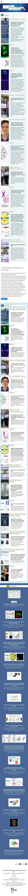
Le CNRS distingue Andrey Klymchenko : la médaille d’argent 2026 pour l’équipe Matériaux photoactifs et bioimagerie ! (17, 488)
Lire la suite (4, 298)
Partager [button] (17, 864)
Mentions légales (14, 882)
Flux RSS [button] (23, 864)
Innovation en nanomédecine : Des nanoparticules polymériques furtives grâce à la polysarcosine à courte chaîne (18, 148)
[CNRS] (24, 9)
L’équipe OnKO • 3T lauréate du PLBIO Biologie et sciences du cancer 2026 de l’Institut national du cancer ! (17, 24)
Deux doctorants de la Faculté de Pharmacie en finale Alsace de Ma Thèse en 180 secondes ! (18, 538)
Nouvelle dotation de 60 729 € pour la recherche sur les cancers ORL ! (18, 99)
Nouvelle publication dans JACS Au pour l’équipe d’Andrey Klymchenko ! (14, 622)
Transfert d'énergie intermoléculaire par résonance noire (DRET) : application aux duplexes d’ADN (14, 769)
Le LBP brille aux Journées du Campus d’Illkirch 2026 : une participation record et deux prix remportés (18, 174)
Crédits (20, 882)
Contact (14, 876)
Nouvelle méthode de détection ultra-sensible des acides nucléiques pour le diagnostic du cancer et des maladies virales (14, 644)
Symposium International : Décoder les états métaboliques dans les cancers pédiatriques (17, 520)
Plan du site (8, 882)
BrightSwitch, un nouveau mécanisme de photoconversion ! (14, 726)
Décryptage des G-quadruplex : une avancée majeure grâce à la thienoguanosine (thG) (17, 191)
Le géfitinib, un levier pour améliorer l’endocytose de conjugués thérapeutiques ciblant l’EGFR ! (16, 75)
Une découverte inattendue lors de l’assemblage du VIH (14, 705)
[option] (14, 30)
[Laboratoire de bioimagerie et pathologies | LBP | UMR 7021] (5, 7)
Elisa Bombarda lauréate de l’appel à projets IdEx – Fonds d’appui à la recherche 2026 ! (17, 124)
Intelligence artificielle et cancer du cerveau (14, 604)
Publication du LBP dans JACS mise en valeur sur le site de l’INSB (14, 810)
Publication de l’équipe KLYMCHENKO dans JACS (14, 850)
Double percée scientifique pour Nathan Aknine (14, 664)
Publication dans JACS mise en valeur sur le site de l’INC (14, 831)
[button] (18, 1)
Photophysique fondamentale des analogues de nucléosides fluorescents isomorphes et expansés (14, 790)
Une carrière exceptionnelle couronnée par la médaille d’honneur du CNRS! (17, 571)
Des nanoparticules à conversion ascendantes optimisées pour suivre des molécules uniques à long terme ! (14, 684)
